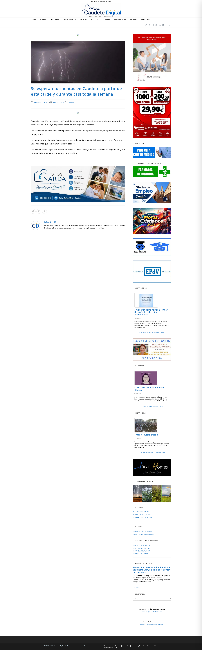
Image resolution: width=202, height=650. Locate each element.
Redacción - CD (40, 102)
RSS (155, 646)
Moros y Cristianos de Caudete (143, 534)
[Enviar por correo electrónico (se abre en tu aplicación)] (163, 24)
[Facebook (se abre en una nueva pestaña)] (149, 24)
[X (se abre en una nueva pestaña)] (146, 24)
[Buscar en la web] (168, 24)
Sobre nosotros (108, 646)
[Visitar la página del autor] (35, 225)
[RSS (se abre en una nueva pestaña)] (160, 24)
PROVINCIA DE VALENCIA (141, 551)
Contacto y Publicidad (110, 647)
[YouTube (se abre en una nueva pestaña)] (156, 24)
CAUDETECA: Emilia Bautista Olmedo (149, 388)
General (71, 102)
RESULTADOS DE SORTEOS (142, 517)
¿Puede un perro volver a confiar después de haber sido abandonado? (151, 312)
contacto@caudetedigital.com (151, 612)
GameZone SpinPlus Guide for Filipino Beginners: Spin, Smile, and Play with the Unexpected (152, 569)
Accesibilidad (147, 646)
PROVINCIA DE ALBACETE (141, 545)
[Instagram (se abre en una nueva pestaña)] (153, 24)
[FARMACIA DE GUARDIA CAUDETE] (152, 171)
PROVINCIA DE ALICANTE (141, 548)
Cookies (118, 646)
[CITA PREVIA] (152, 152)
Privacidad (126, 646)
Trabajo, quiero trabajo (146, 434)
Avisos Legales (136, 646)
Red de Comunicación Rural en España (152, 624)
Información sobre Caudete (142, 531)
